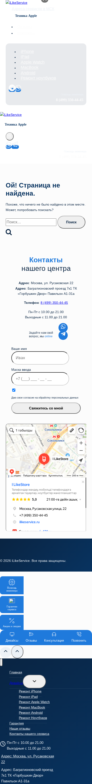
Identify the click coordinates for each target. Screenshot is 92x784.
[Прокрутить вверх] (5, 652)
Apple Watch (33, 62)
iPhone (27, 51)
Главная (15, 672)
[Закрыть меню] (1, 662)
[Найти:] (31, 222)
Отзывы (24, 26)
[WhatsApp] (18, 90)
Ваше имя (19, 349)
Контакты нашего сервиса (29, 734)
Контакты (25, 33)
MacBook (29, 67)
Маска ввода (21, 369)
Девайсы (16, 683)
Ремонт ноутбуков (38, 78)
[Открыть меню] (10, 136)
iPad (25, 57)
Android (28, 72)
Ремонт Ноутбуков (33, 718)
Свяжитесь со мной (46, 408)
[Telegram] (12, 90)
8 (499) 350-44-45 (54, 303)
